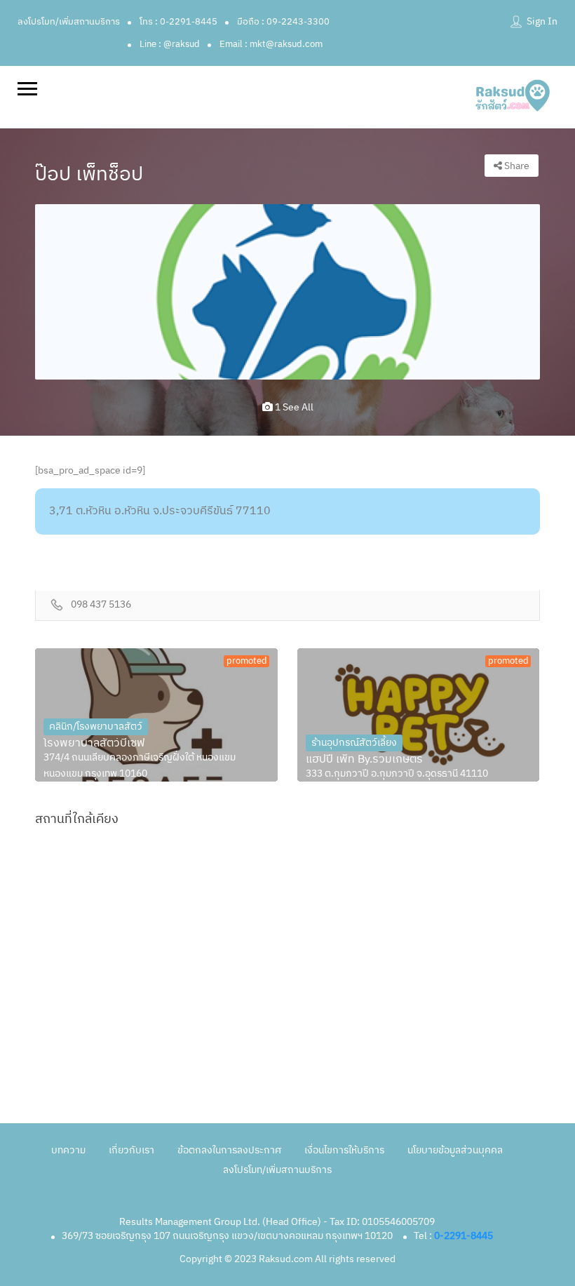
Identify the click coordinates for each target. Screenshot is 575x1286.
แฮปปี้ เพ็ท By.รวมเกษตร (364, 759)
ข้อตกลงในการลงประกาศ (229, 1150)
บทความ (68, 1150)
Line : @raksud (170, 44)
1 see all (293, 407)
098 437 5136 (101, 605)
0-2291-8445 (463, 1236)
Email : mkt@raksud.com (271, 44)
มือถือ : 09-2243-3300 (283, 21)
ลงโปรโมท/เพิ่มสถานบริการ (69, 21)
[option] (287, 291)
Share (515, 166)
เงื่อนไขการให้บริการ (344, 1150)
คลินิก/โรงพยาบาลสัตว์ (95, 726)
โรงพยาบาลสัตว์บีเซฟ (94, 743)
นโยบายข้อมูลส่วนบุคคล (455, 1150)
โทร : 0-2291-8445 (178, 21)
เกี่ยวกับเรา (131, 1150)
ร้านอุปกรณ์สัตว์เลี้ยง (354, 743)
